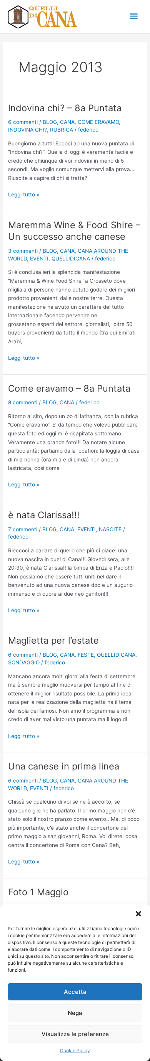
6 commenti (23, 122)
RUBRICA (61, 130)
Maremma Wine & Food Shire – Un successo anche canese (74, 230)
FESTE (86, 655)
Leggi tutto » (23, 194)
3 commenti (23, 251)
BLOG (50, 122)
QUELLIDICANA (71, 258)
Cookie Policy (75, 1050)
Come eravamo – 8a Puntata (69, 388)
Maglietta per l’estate (53, 640)
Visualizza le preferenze (75, 1034)
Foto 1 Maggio (38, 892)
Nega (75, 1013)
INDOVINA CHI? (27, 130)
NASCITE (110, 529)
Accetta (75, 991)
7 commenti (22, 529)
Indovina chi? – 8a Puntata (65, 108)
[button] (138, 914)
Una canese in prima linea (63, 766)
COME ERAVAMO (98, 122)
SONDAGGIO (24, 662)
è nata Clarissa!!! (44, 515)
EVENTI (39, 258)
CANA (67, 122)
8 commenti (22, 402)
